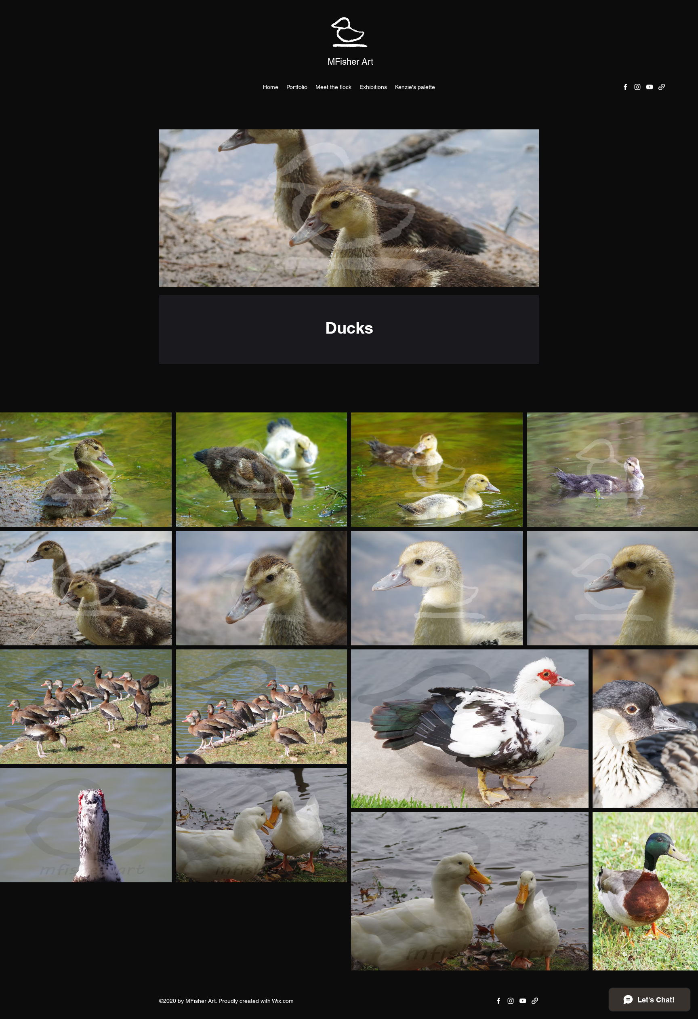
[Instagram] (637, 87)
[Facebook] (625, 87)
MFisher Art (350, 62)
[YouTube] (649, 87)
